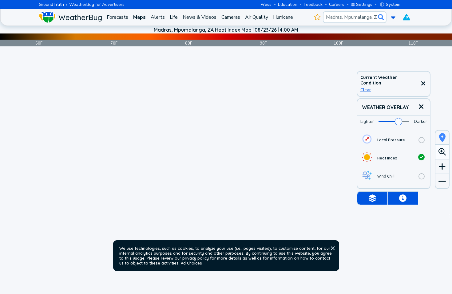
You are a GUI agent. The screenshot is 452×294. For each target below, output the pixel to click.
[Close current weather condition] (423, 84)
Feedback (313, 4)
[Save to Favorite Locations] (317, 17)
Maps (139, 17)
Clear (365, 90)
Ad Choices (191, 263)
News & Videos (199, 17)
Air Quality (256, 17)
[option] (393, 140)
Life (174, 17)
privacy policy (195, 258)
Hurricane (283, 17)
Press (266, 4)
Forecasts (117, 17)
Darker (420, 121)
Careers (336, 4)
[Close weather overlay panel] (421, 107)
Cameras (230, 17)
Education (287, 4)
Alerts (158, 17)
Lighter (367, 121)
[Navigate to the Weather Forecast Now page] (70, 17)
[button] (333, 248)
